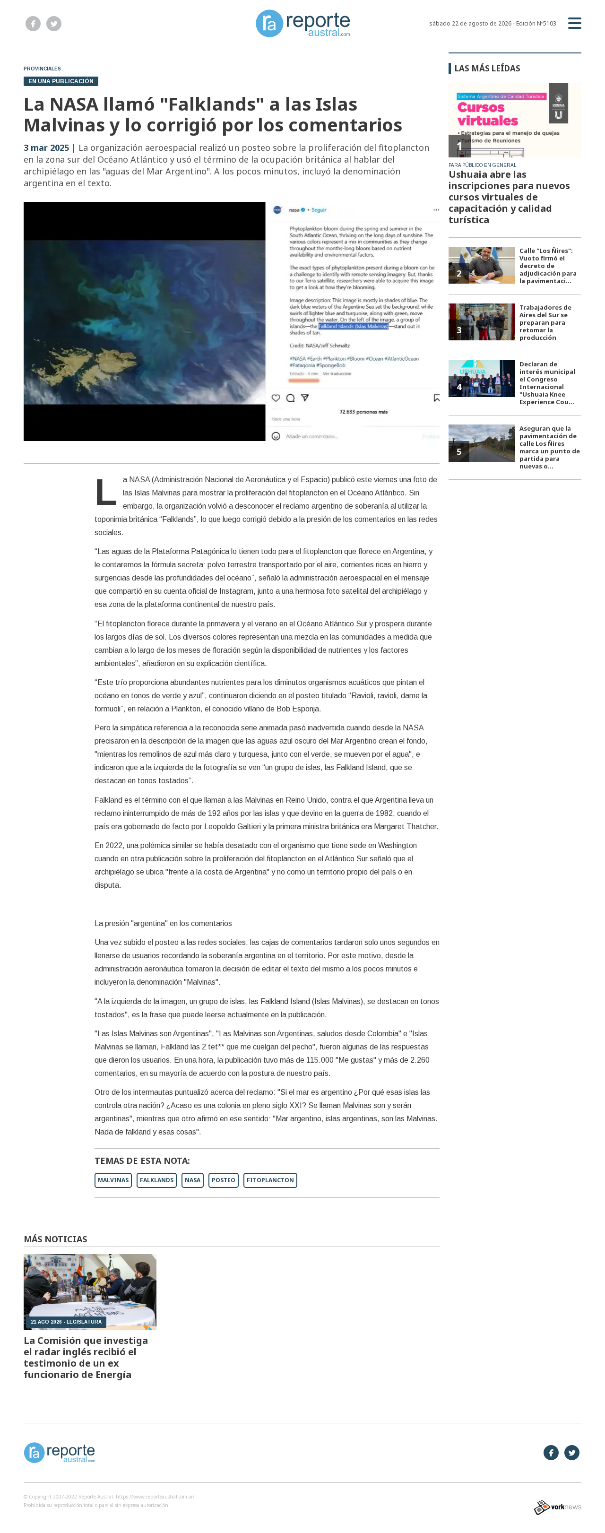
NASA (192, 1180)
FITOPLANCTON (270, 1180)
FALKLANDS (156, 1180)
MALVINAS (113, 1180)
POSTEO (223, 1180)
